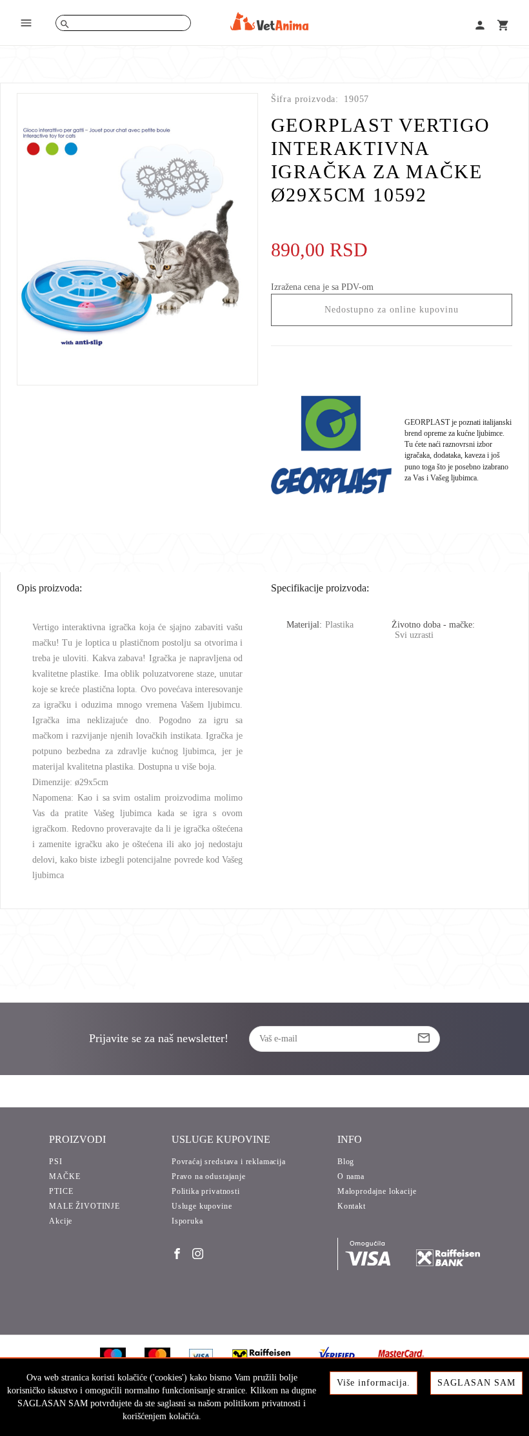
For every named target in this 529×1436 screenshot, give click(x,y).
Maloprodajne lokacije (377, 1191)
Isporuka (187, 1221)
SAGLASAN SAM (476, 1383)
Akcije (60, 1221)
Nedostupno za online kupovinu (391, 309)
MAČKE (64, 1176)
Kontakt (351, 1206)
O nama (350, 1176)
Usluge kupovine (202, 1206)
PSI (56, 1161)
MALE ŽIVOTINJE (84, 1206)
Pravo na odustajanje (209, 1176)
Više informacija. (373, 1383)
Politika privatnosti (206, 1191)
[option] (137, 239)
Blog (345, 1161)
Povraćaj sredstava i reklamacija (229, 1161)
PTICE (61, 1191)
